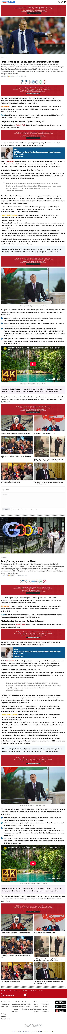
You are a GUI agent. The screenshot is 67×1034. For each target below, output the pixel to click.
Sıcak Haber (45, 1011)
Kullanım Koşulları (44, 1032)
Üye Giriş (3, 1014)
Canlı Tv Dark (15, 1002)
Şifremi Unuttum (5, 1019)
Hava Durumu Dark (6, 1002)
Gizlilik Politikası (27, 1032)
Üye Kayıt (3, 1016)
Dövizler (36, 1004)
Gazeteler (44, 1009)
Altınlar (36, 1002)
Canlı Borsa (25, 1002)
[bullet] (26, 509)
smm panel (15, 1011)
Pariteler (36, 1011)
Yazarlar (44, 1006)
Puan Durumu (26, 1006)
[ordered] (23, 509)
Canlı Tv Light (4, 1006)
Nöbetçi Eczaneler (17, 1006)
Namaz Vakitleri (26, 1004)
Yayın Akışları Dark (17, 1004)
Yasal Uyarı (52, 1032)
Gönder (6, 509)
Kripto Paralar (38, 1009)
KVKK (38, 1032)
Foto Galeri (45, 1002)
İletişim (20, 1032)
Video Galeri (45, 1004)
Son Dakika (15, 1009)
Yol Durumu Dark (5, 1004)
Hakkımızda (15, 1032)
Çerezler (34, 1032)
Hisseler (36, 1006)
